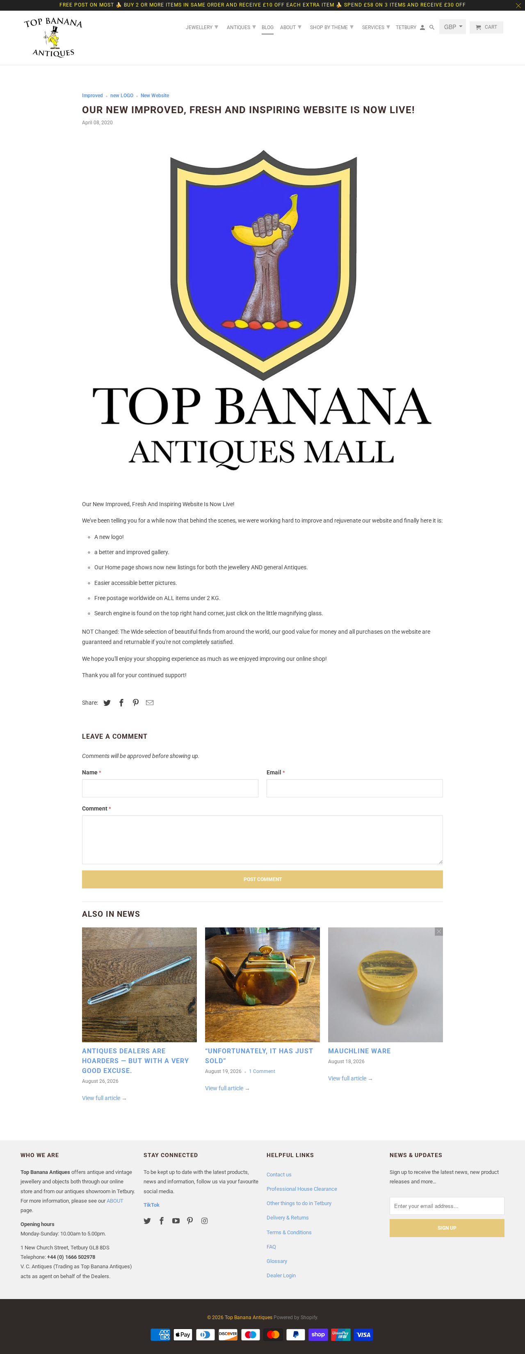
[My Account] (423, 29)
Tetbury (406, 27)
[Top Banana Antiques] (53, 38)
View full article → (104, 1098)
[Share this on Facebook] (120, 703)
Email (276, 772)
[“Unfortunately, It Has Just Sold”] (262, 986)
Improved (92, 95)
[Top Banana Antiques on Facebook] (162, 1221)
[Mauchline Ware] (385, 986)
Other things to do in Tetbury (299, 1203)
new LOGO (121, 95)
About (290, 26)
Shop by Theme (332, 26)
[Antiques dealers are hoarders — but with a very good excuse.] (139, 986)
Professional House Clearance (302, 1189)
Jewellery (202, 26)
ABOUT (115, 1201)
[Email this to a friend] (148, 703)
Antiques (241, 26)
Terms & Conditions (289, 1232)
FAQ (271, 1247)
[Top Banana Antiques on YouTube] (176, 1221)
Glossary (277, 1261)
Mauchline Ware (359, 1051)
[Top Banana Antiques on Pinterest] (190, 1221)
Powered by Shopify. (296, 1317)
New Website (155, 95)
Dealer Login (281, 1275)
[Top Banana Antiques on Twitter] (148, 1221)
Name (91, 772)
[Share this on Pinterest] (134, 703)
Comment (96, 808)
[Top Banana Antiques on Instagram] (205, 1221)
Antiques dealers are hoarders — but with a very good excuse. (135, 1061)
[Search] (432, 29)
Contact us (279, 1174)
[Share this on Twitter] (105, 703)
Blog (268, 27)
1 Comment (262, 1071)
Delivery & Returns (288, 1218)
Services (376, 26)
